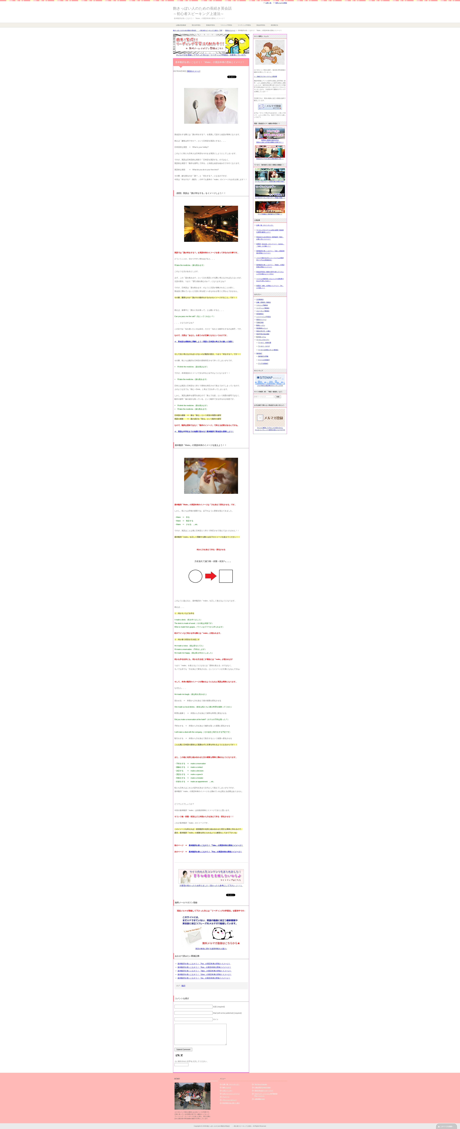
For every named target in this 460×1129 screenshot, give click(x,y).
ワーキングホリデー (262, 340)
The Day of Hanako (260, 1084)
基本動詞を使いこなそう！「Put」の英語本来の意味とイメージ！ (215, 852)
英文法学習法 (196, 25)
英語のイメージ (193, 71)
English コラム (261, 337)
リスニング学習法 (226, 25)
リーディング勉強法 (262, 308)
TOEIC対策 (260, 322)
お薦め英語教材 (181, 25)
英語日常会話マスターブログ (263, 1090)
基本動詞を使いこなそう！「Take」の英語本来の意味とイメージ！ (216, 845)
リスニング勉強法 (262, 305)
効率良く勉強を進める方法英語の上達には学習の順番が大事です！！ (270, 141)
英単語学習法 (210, 25)
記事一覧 (268, 3)
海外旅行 (259, 353)
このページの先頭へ (446, 1126)
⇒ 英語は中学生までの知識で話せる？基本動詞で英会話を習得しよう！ (204, 431)
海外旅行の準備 (263, 356)
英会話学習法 (260, 25)
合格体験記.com (259, 1099)
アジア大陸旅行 (263, 363)
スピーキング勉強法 (262, 311)
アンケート (226, 1097)
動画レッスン (260, 325)
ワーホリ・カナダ (264, 346)
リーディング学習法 (244, 25)
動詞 (183, 986)
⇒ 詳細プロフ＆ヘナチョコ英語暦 (265, 76)
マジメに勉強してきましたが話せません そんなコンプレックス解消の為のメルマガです (270, 429)
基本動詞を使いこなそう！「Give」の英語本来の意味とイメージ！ (205, 974)
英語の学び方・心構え (263, 331)
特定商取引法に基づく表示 (231, 1103)
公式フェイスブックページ (231, 1094)
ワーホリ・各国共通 (264, 342)
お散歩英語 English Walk (262, 1087)
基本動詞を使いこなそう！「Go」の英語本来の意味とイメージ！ (204, 978)
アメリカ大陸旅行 (264, 360)
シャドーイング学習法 (263, 317)
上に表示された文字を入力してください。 (191, 1061)
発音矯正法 (274, 25)
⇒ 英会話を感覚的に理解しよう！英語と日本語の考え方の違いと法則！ (204, 341)
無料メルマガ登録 (281, 3)
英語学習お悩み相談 (262, 334)
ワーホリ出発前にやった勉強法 (268, 350)
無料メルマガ (226, 1087)
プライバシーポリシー (229, 1100)
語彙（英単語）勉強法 (263, 302)
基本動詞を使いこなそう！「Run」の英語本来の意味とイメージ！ (204, 967)
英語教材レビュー (262, 328)
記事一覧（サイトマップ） (265, 225)
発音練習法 (260, 314)
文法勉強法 (260, 299)
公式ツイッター (227, 1090)
